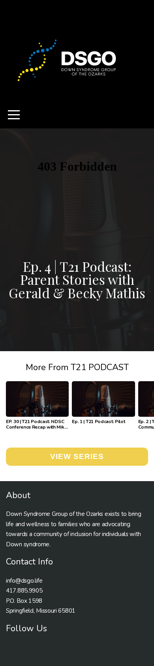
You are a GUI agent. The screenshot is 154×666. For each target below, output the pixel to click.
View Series (76, 456)
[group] (37, 408)
